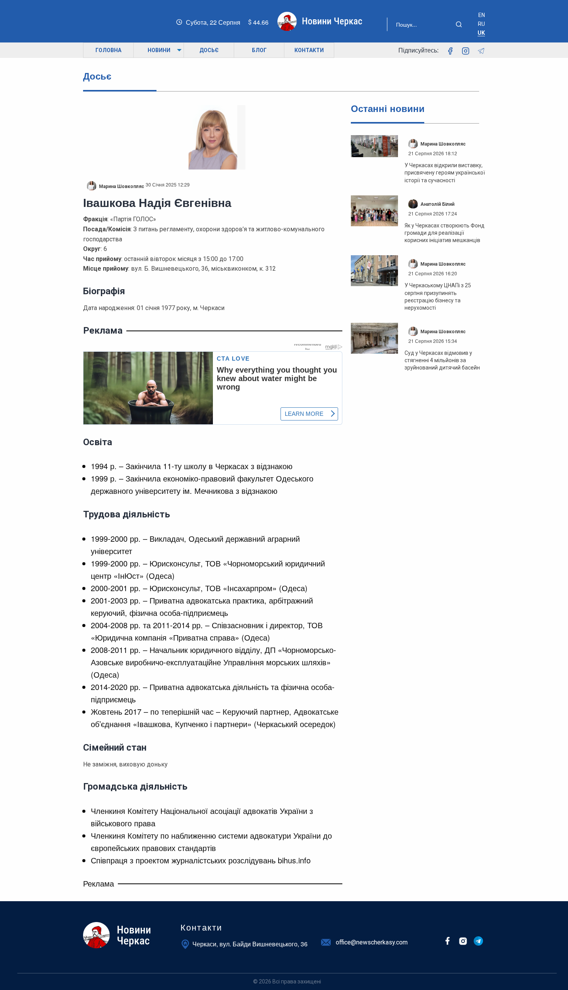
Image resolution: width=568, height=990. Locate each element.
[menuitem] (108, 50)
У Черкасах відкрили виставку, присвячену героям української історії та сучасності (445, 172)
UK (481, 33)
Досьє (209, 50)
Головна (108, 50)
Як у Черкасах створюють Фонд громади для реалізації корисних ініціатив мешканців (445, 232)
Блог (259, 50)
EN (481, 15)
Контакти (309, 50)
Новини (159, 50)
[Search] (462, 24)
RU (481, 24)
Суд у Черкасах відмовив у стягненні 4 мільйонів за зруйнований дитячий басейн (442, 360)
